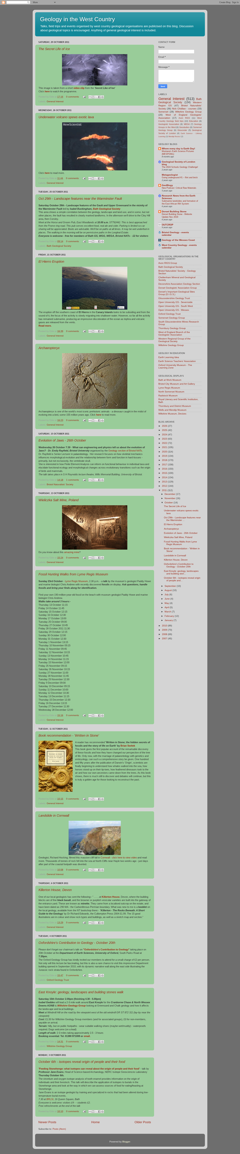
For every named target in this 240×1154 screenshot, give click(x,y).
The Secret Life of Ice (54, 49)
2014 (165, 477)
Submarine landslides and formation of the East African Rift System (180, 202)
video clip (78, 88)
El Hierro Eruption (51, 261)
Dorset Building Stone (174, 211)
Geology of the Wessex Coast (178, 240)
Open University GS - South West (175, 306)
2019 (165, 456)
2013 (165, 481)
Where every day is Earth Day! (178, 148)
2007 (165, 638)
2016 (165, 469)
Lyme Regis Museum (76, 581)
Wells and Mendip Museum (172, 410)
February (170, 616)
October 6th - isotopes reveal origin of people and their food (82, 1062)
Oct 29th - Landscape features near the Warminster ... (182, 518)
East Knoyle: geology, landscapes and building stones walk (81, 992)
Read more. (45, 325)
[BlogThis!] (93, 97)
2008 (165, 634)
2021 (165, 447)
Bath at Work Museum (169, 380)
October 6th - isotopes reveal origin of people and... (182, 579)
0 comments (72, 97)
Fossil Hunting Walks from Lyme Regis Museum (73, 574)
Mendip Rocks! (174, 136)
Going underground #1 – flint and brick (180, 177)
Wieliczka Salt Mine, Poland (59, 500)
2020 (165, 451)
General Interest (55, 101)
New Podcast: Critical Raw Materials (179, 188)
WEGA (187, 124)
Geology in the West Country (77, 19)
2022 (165, 443)
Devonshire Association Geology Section (179, 284)
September (171, 586)
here (47, 173)
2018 (165, 460)
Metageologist (170, 175)
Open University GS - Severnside (175, 302)
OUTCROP (167, 225)
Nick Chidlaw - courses (184, 108)
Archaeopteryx (49, 348)
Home (95, 1122)
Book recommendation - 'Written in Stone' (69, 735)
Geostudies (184, 127)
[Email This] (90, 97)
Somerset (163, 112)
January (169, 620)
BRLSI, (50, 1099)
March (168, 611)
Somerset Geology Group (171, 318)
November (170, 498)
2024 (165, 434)
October (169, 502)
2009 (165, 630)
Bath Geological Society (106, 209)
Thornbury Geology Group (172, 328)
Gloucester (182, 130)
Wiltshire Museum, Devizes (172, 413)
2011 (165, 490)
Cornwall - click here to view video (119, 857)
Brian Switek (127, 745)
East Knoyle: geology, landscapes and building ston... (181, 572)
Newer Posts (47, 1122)
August (168, 590)
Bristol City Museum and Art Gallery (176, 384)
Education (193, 121)
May (167, 603)
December (170, 494)
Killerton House (111, 897)
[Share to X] (96, 97)
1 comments (72, 480)
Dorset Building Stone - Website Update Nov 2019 (177, 215)
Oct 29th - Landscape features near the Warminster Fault (80, 198)
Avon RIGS (184, 118)
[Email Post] (84, 97)
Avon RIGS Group (167, 263)
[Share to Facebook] (99, 97)
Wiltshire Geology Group (59, 1046)
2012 (165, 486)
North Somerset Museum (171, 391)
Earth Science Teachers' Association (177, 361)
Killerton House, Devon (55, 890)
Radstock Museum (168, 395)
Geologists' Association (168, 124)
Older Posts (143, 1122)
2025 (165, 430)
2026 (165, 426)
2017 (165, 464)
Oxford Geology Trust (58, 980)
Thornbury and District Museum (174, 406)
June (167, 599)
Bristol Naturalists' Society (60, 484)
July (167, 594)
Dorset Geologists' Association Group (177, 288)
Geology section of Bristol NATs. (125, 450)
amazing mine (71, 552)
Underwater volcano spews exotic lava (66, 117)
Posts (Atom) (59, 1129)
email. (87, 1036)
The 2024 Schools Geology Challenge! (180, 167)
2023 (165, 439)
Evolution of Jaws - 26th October (62, 440)
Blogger (126, 1141)
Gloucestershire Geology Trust (174, 298)
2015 (165, 473)
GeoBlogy (167, 185)
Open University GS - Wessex (173, 310)
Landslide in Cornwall (54, 815)
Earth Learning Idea (168, 357)
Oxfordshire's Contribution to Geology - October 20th (77, 942)
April (167, 607)
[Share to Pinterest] (102, 97)
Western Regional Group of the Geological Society (174, 340)
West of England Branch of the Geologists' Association (174, 333)
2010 (165, 625)
